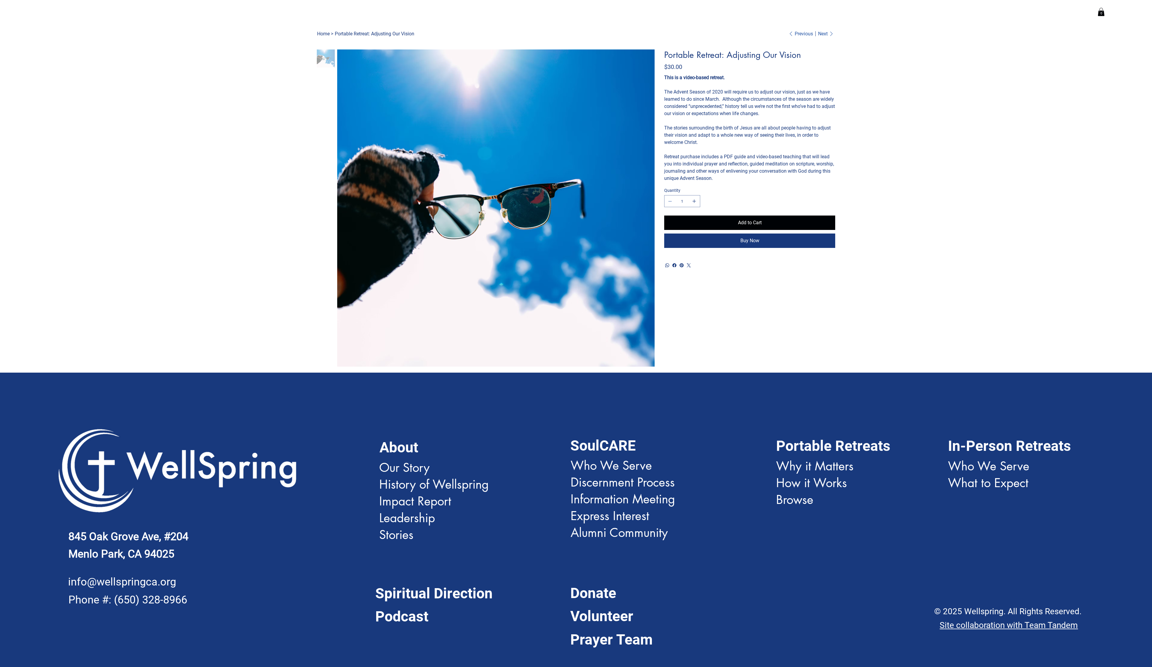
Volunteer (601, 616)
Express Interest (612, 516)
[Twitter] (689, 265)
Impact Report (415, 501)
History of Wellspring (434, 484)
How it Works (811, 483)
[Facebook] (674, 265)
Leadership (407, 518)
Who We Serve (611, 465)
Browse (794, 500)
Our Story (404, 467)
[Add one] (694, 201)
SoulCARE (603, 445)
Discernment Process (623, 482)
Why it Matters (815, 466)
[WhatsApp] (667, 265)
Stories (396, 535)
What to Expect (988, 483)
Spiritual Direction (434, 593)
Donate (593, 593)
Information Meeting (623, 499)
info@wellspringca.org (122, 581)
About (399, 447)
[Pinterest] (682, 265)
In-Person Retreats (1009, 445)
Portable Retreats (833, 445)
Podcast (401, 616)
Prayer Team (611, 639)
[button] (1101, 12)
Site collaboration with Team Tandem (1009, 625)
